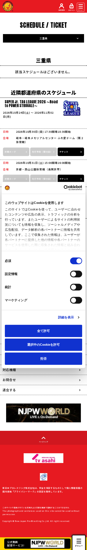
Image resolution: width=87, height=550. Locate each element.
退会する (9, 390)
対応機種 (9, 370)
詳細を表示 (66, 317)
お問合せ (9, 379)
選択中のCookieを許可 (43, 344)
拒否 (43, 358)
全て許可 (43, 331)
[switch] (76, 274)
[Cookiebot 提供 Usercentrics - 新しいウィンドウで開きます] (63, 188)
